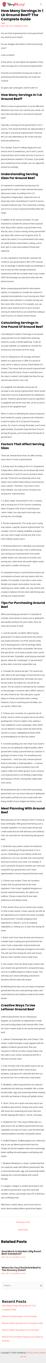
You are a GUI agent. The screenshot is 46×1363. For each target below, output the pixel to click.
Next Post (23, 1230)
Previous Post (23, 1222)
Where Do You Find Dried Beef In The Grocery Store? (21, 1269)
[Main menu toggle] (41, 4)
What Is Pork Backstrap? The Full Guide (19, 1316)
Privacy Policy (33, 1353)
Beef (3, 26)
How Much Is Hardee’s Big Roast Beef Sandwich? (21, 1252)
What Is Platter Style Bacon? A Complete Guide (22, 1323)
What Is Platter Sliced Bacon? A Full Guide (20, 1330)
